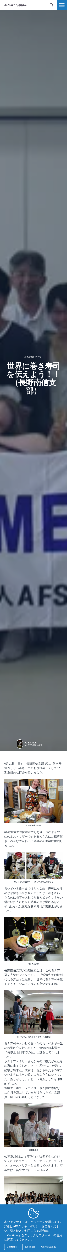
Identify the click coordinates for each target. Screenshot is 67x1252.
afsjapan (32, 742)
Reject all (30, 1246)
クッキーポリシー (30, 1226)
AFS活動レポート (33, 356)
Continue (11, 1246)
